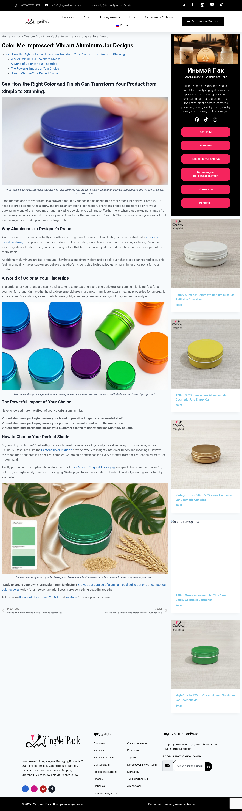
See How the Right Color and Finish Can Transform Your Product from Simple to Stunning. (66, 54)
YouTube (71, 597)
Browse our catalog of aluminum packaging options (112, 584)
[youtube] (43, 789)
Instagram (41, 597)
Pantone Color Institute (56, 450)
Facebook (26, 597)
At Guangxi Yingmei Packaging (94, 467)
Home (6, 36)
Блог (132, 17)
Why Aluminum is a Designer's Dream (35, 59)
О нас (87, 17)
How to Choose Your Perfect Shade (34, 73)
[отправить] (208, 766)
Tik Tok (54, 597)
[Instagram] (215, 119)
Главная (68, 17)
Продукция (108, 17)
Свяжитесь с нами (159, 17)
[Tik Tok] (51, 789)
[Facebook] (197, 119)
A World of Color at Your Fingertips (34, 63)
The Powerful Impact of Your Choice (35, 68)
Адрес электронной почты (181, 756)
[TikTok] (206, 119)
